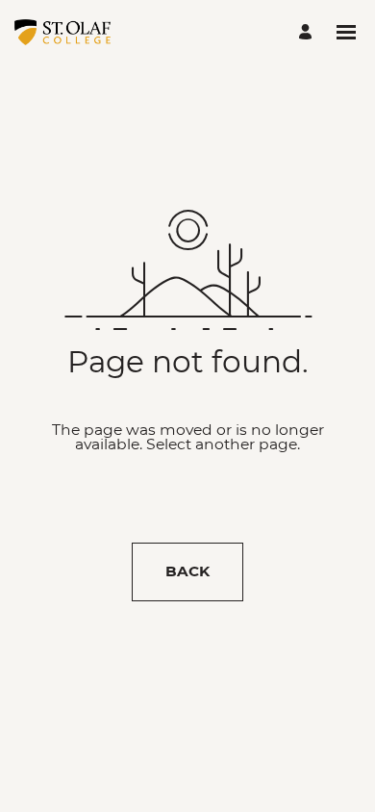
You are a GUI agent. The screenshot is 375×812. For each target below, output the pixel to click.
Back (187, 571)
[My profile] (308, 32)
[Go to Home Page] (62, 32)
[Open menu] (346, 32)
